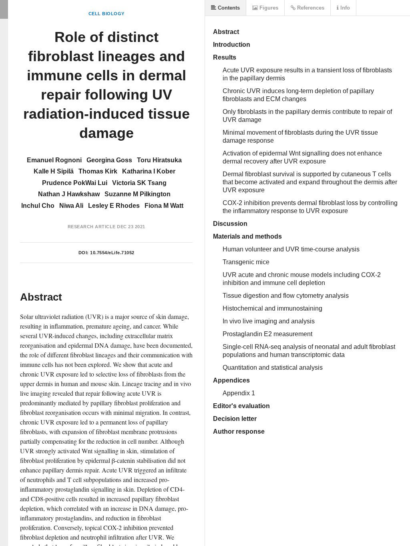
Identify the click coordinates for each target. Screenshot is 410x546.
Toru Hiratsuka (159, 160)
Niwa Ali (71, 205)
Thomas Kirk (97, 171)
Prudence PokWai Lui (74, 182)
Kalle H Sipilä (54, 171)
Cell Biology (106, 13)
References (309, 8)
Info (344, 8)
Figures (268, 8)
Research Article (92, 226)
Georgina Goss (109, 160)
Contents (228, 8)
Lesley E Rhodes (114, 205)
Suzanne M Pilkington (138, 194)
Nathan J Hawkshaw (69, 194)
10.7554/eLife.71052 (112, 252)
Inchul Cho (37, 205)
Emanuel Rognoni (54, 160)
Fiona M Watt (164, 205)
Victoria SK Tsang (139, 182)
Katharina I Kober (148, 171)
